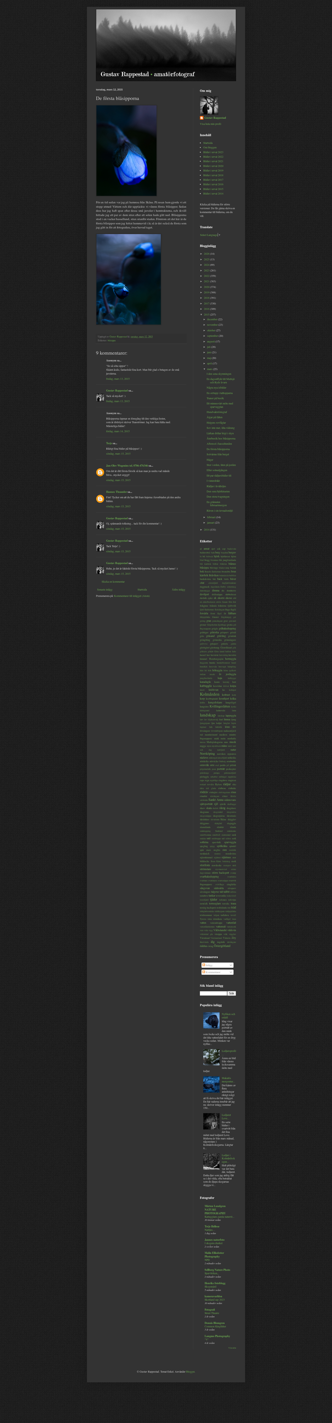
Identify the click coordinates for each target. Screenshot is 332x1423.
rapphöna (232, 776)
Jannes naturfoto (214, 1240)
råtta (202, 788)
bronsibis (226, 571)
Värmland (205, 937)
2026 (207, 253)
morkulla (231, 738)
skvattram (215, 819)
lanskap (221, 715)
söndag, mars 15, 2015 (118, 453)
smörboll (216, 834)
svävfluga (219, 884)
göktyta (203, 651)
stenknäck (204, 853)
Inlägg (209, 965)
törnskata (217, 918)
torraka (225, 903)
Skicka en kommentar (113, 581)
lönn (227, 726)
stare (208, 849)
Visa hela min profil (210, 124)
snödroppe (216, 838)
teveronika (221, 895)
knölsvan (213, 689)
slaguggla (231, 823)
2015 (207, 314)
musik (232, 742)
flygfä (233, 609)
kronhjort (224, 698)
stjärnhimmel (206, 857)
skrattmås (231, 815)
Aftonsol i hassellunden (219, 443)
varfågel (227, 919)
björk (217, 556)
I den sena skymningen (219, 373)
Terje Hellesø (212, 1226)
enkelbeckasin (209, 601)
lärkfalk (218, 727)
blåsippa (112, 340)
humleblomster (223, 662)
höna (226, 670)
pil (228, 765)
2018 (207, 297)
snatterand (226, 834)
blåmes (232, 563)
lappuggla (231, 715)
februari (211, 517)
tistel (233, 895)
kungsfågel (231, 702)
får (225, 613)
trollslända (222, 907)
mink (216, 738)
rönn (233, 792)
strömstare (205, 869)
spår (202, 849)
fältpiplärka (205, 617)
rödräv (204, 792)
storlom (205, 865)
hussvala (213, 666)
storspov (227, 865)
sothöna (204, 842)
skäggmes (204, 823)
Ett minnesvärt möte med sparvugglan (220, 404)
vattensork (231, 926)
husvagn (222, 666)
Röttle (233, 796)
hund (233, 662)
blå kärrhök (205, 563)
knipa (233, 686)
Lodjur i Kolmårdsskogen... (228, 1158)
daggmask (204, 586)
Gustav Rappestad (117, 390)
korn (234, 694)
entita (218, 601)
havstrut (214, 655)
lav (205, 719)
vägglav (232, 934)
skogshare (231, 808)
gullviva (203, 643)
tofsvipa (232, 899)
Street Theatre (212, 1313)
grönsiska (217, 639)
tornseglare (215, 903)
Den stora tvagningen (218, 496)
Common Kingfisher (215, 1326)
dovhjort (204, 594)
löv (234, 726)
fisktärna (222, 605)
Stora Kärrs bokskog (220, 861)
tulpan (216, 915)
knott (202, 689)
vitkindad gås (206, 934)
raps (202, 780)
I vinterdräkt (213, 480)
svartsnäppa (223, 880)
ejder (210, 598)
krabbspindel (212, 698)
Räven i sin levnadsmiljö (220, 510)
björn (233, 556)
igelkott (232, 670)
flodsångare (220, 609)
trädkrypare (220, 911)
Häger (210, 459)
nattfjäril (221, 749)
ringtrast (232, 780)
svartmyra (212, 880)
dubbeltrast (230, 594)
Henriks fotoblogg (215, 1283)
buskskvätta (205, 579)
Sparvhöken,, (212, 1273)
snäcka (203, 838)
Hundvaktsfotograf (217, 412)
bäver (233, 579)
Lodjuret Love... (226, 1116)
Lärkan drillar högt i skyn (220, 433)
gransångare (217, 620)
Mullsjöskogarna (215, 742)
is (220, 674)
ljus (213, 723)
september (213, 335)
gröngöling (205, 639)
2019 (207, 292)
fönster (215, 617)
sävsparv (232, 888)
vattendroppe (216, 922)
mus (226, 742)
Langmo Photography (217, 1336)
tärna (210, 919)
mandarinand (211, 734)
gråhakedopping (227, 628)
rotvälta (210, 784)
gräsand (210, 636)
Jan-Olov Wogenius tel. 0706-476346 (127, 465)
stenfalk (232, 850)
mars (210, 369)
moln (223, 738)
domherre (231, 590)
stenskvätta (230, 853)
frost (212, 613)
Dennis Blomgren (215, 1323)
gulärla (224, 643)
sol (223, 838)
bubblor (232, 575)
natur (233, 749)
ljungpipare (205, 723)
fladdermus (209, 609)
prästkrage (204, 772)
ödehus (204, 946)
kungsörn (204, 706)
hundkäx (204, 666)
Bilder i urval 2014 (213, 193)
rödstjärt (213, 792)
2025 (207, 259)
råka (234, 784)
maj (209, 358)
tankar (212, 895)
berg (217, 552)
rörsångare (214, 796)
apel (213, 548)
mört (230, 746)
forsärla (204, 613)
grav (226, 620)
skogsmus (204, 811)
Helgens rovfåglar (216, 422)
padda (223, 765)
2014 (207, 529)
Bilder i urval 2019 (213, 170)
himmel (203, 658)
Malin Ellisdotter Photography (214, 1254)
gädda (233, 643)
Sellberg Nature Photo (217, 1270)
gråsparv (224, 632)
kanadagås (205, 681)
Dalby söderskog (228, 586)
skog (222, 808)
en (201, 601)
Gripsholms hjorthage (217, 624)
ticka (229, 895)
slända (233, 827)
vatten (203, 922)
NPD (207, 1260)
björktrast (225, 556)
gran (208, 620)
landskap (208, 715)
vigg (211, 930)
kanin (217, 681)
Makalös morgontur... (228, 1079)
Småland (219, 831)
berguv (232, 552)
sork (234, 838)
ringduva (223, 780)
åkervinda (204, 942)
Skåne (223, 819)
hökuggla (217, 670)
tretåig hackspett (208, 907)
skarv (202, 808)
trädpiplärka (230, 911)
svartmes (204, 880)
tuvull (233, 915)
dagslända (215, 586)
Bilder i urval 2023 (213, 152)
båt (214, 579)
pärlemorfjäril (230, 772)
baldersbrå (205, 552)
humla (212, 662)
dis (223, 590)
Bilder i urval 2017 (213, 179)
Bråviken (214, 575)
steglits (216, 849)
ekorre (221, 598)
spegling (204, 846)
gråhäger (204, 632)
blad (202, 560)
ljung (233, 719)
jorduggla (231, 674)
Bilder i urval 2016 (213, 184)
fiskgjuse (204, 605)
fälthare (232, 613)
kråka (233, 698)
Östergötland (222, 946)
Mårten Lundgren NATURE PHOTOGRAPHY (215, 1209)
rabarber (213, 776)
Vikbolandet (220, 930)
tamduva (204, 895)
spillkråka (222, 846)
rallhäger (223, 776)
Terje (109, 443)
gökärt (210, 651)
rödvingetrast (224, 792)
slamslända (205, 827)
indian (203, 674)
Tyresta (203, 919)
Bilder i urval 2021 (213, 161)
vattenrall (221, 926)
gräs (202, 636)
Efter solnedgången (217, 470)
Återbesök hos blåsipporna (221, 438)
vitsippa (218, 934)
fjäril (202, 609)
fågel (219, 613)
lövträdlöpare (217, 730)
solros (228, 838)
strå (234, 865)
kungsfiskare (215, 702)
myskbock (216, 746)
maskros (223, 734)
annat (206, 548)
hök (209, 670)
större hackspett (220, 872)
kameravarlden (213, 1296)
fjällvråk (232, 605)
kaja (220, 678)
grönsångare (230, 639)
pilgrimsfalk (205, 769)
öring (210, 946)
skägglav (232, 819)
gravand (232, 620)
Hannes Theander (116, 492)
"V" (207, 1339)
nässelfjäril (222, 757)
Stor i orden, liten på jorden (221, 465)
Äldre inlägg (178, 589)
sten (224, 849)
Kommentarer (212, 972)
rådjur (227, 784)
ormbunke (231, 761)
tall (221, 891)
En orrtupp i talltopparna (220, 393)
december (212, 319)
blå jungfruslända (227, 560)
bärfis (226, 579)
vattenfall (231, 922)
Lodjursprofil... (229, 1052)
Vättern (226, 937)
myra (209, 746)
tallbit (226, 891)
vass (234, 918)
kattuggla (206, 685)
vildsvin (231, 930)
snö (208, 838)
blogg (207, 560)
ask (218, 548)
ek (215, 598)
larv (201, 719)
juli (209, 347)
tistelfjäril (204, 899)
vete (201, 930)
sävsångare (205, 891)
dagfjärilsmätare (229, 582)
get (234, 617)
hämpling (232, 666)
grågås (215, 628)
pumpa (217, 772)
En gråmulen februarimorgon (217, 503)
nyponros (231, 753)
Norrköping (207, 753)
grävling (221, 636)
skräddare (204, 819)
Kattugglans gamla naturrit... (219, 1216)
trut (229, 907)
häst (201, 670)
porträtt (221, 769)
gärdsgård (204, 647)
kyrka (233, 706)
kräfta (202, 702)
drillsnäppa (217, 594)
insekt (212, 674)
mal (201, 734)
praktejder (231, 769)
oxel (217, 765)
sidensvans (230, 800)
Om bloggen (210, 147)
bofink (233, 567)
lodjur (219, 723)
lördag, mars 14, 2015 (118, 431)
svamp (233, 872)
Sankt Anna (215, 799)
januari (211, 522)
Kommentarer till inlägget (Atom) (132, 596)
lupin (233, 723)
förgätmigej (226, 617)
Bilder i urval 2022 (213, 156)
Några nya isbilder (216, 387)
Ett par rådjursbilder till (219, 475)
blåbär (215, 563)
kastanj (226, 682)
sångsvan (205, 888)
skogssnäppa (205, 815)
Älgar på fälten (214, 417)
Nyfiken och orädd (228, 1015)
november (212, 324)
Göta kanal (219, 651)
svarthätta (231, 876)
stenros (217, 853)
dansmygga (205, 590)
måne (224, 745)
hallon (228, 651)
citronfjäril (213, 582)
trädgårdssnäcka (207, 911)
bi (201, 556)
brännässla (224, 575)
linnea (227, 719)
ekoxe (229, 598)
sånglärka (231, 884)
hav (208, 655)
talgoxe (215, 891)
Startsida (142, 589)
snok (234, 834)
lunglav (226, 723)
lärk (211, 727)
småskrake (231, 831)
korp (202, 698)
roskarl (203, 784)
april (210, 363)
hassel (203, 655)
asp (223, 548)
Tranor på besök (215, 398)
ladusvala (220, 710)
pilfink (233, 765)
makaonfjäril (230, 730)
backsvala (231, 548)
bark (213, 552)
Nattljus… (210, 1229)
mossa (202, 742)
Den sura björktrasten (218, 491)
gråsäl (233, 632)
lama (234, 710)
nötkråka (232, 757)
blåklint (223, 563)
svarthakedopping (209, 876)
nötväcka (214, 761)
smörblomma (205, 834)
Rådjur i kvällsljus (216, 486)
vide (206, 930)
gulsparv (214, 643)
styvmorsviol (221, 869)
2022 (207, 275)
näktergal (213, 757)
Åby (233, 937)
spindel (232, 846)
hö (206, 670)
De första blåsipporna (218, 449)
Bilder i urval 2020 (213, 166)
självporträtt (206, 804)
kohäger (232, 689)
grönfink (232, 636)
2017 (207, 303)
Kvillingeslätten (220, 706)
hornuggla (230, 658)
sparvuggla (230, 842)
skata (209, 808)
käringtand (204, 710)
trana (233, 903)
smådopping (205, 831)
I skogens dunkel (213, 1243)
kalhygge (232, 678)
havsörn (232, 655)
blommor (214, 560)
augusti (211, 341)
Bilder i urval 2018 (213, 175)
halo (234, 651)
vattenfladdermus (207, 926)
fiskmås (213, 605)
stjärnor (217, 857)
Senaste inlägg (104, 589)
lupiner (203, 727)
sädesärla (219, 888)
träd (233, 907)
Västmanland (216, 938)
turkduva (225, 915)
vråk (225, 934)
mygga (203, 745)
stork (233, 861)
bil (204, 556)
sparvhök (216, 842)
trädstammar (206, 915)
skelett (215, 808)
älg (213, 941)
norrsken (221, 753)
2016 (207, 309)
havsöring (223, 655)
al (201, 548)
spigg (212, 846)
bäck (219, 579)
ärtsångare (231, 942)
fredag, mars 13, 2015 (118, 378)
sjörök (223, 804)
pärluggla (204, 776)
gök (234, 647)
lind (221, 719)
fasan (224, 601)
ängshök (221, 942)
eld (234, 598)
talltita (233, 891)
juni (209, 352)
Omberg (222, 761)
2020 (207, 287)
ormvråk (204, 765)
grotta (230, 624)
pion (214, 769)
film (230, 601)
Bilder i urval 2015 (213, 189)
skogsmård (218, 812)
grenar (203, 624)
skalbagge (231, 804)
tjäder (213, 899)
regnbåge (214, 780)
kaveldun (217, 686)
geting (203, 620)
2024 (207, 264)
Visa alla (232, 1348)
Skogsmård (210, 1286)
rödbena (222, 788)
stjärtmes (226, 857)
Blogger (190, 1371)
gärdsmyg (214, 647)
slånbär (220, 827)
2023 (207, 270)
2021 (207, 281)
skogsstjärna (219, 815)
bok (202, 571)
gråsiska (214, 632)
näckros (204, 757)
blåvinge (214, 567)
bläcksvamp (224, 567)
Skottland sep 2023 (215, 1299)
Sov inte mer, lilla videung (221, 427)
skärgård (218, 823)
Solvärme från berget (218, 454)
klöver (226, 686)
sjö (216, 804)
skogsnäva (231, 812)
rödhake (232, 788)
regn (207, 780)
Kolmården (210, 694)
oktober (211, 330)
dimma (215, 590)
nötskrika (204, 761)
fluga (227, 609)
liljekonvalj (213, 719)
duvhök (203, 598)
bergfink (224, 552)
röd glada (211, 788)
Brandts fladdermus (213, 571)
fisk (234, 601)
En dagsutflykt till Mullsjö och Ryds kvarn (221, 380)
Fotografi (210, 1310)
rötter (225, 796)
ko (223, 689)
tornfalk (204, 903)
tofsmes (223, 899)
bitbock (209, 556)
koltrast (226, 694)
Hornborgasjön (216, 658)
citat (202, 582)
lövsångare (205, 730)
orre (212, 765)
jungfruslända (206, 678)
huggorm (204, 662)
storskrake (217, 865)
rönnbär (203, 796)
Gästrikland (226, 647)
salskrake (204, 800)
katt (234, 681)
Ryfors (218, 784)
